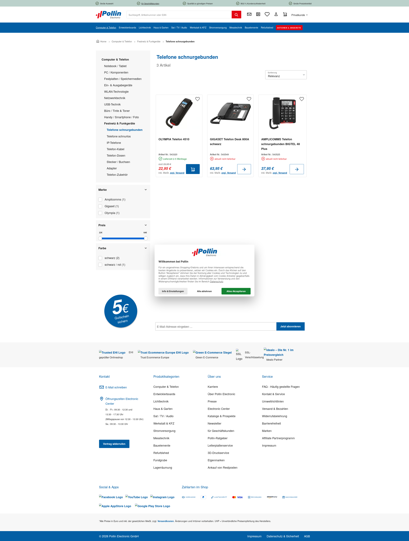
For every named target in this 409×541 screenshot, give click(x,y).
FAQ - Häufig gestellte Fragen (281, 386)
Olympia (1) (112, 213)
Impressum (269, 445)
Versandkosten (166, 521)
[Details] (244, 169)
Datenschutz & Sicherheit (283, 536)
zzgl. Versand (177, 172)
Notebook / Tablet (115, 66)
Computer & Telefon (115, 59)
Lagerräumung (162, 467)
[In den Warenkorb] (193, 169)
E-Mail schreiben (116, 387)
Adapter (112, 168)
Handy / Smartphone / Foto (121, 117)
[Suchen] (236, 14)
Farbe (102, 248)
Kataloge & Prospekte (221, 416)
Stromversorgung (164, 431)
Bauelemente (161, 445)
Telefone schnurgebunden (125, 130)
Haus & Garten (163, 408)
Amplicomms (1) (115, 199)
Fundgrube (160, 460)
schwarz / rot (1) (115, 264)
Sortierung (272, 72)
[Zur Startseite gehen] (108, 14)
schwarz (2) (112, 258)
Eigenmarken (216, 460)
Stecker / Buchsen (118, 162)
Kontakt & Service (273, 394)
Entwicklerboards (164, 394)
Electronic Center (219, 408)
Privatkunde (298, 15)
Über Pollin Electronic (221, 394)
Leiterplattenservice (220, 445)
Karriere (213, 386)
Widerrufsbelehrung (274, 416)
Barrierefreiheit (271, 423)
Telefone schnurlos (119, 136)
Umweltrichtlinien (273, 401)
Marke (102, 190)
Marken (267, 431)
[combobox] (179, 14)
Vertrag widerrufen (114, 444)
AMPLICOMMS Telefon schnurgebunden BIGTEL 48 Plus (280, 144)
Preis (101, 225)
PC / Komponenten (116, 72)
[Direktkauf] (258, 14)
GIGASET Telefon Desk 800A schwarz (229, 141)
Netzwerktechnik (114, 98)
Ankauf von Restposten (222, 467)
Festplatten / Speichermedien (123, 79)
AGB (307, 536)
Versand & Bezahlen (275, 408)
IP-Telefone (114, 142)
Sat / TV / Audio (163, 416)
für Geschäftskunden (221, 431)
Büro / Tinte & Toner (117, 110)
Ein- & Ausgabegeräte (118, 85)
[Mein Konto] (276, 14)
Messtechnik (161, 438)
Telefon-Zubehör (117, 174)
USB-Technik (112, 104)
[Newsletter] (249, 14)
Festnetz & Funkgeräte (119, 123)
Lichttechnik (161, 401)
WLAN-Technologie (116, 91)
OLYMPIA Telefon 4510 (173, 139)
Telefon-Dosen (116, 155)
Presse (212, 401)
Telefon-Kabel (115, 149)
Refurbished (161, 453)
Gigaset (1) (112, 206)
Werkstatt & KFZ (163, 423)
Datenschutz (176, 333)
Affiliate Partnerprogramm (278, 438)
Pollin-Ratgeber (218, 438)
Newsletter (214, 423)
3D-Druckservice (218, 453)
